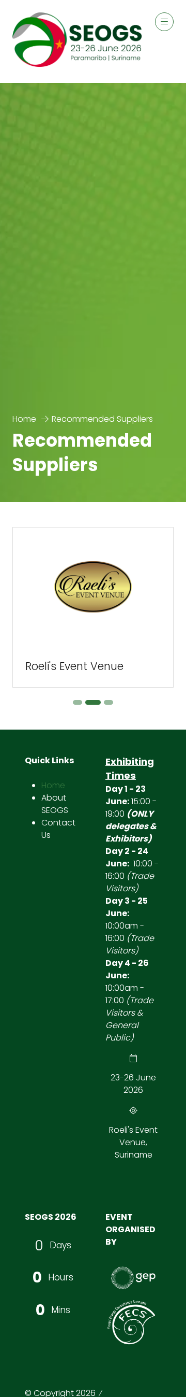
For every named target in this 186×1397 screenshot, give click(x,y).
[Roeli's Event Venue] (93, 607)
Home (24, 419)
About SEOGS (54, 804)
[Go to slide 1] (77, 702)
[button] (164, 21)
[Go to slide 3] (108, 702)
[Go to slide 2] (93, 702)
